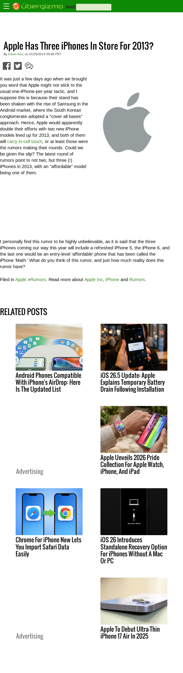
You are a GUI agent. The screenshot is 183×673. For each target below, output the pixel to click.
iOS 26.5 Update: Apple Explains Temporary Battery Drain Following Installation (132, 382)
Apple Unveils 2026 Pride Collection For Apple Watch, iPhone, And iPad (132, 464)
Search (70, 6)
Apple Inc (93, 279)
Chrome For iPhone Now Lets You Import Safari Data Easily (48, 546)
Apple (20, 279)
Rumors (38, 279)
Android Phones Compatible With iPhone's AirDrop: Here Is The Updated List (48, 382)
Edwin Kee (15, 54)
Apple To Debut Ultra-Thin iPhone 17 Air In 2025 (130, 632)
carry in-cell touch (24, 141)
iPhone (112, 279)
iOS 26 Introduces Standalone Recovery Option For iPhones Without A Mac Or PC (133, 550)
